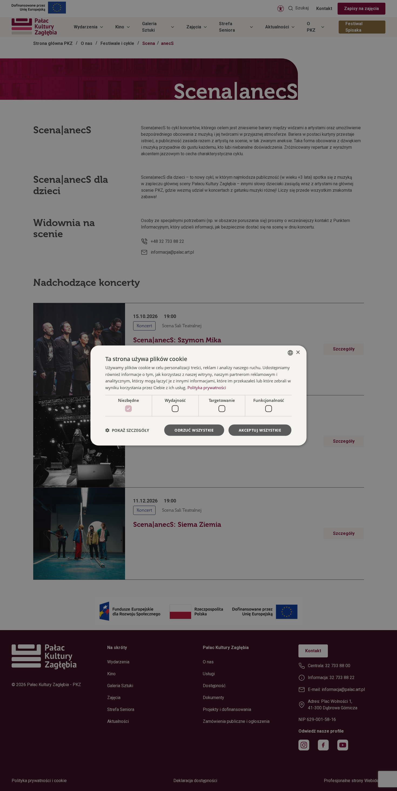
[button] (127, 430)
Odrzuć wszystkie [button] (194, 430)
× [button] (298, 352)
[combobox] (290, 352)
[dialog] (198, 395)
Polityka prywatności (206, 387)
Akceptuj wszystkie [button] (260, 430)
